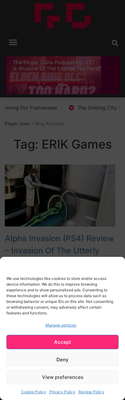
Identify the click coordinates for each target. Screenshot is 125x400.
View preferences (62, 377)
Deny (62, 360)
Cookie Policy (33, 391)
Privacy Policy (62, 391)
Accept (62, 342)
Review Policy (91, 391)
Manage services (61, 325)
